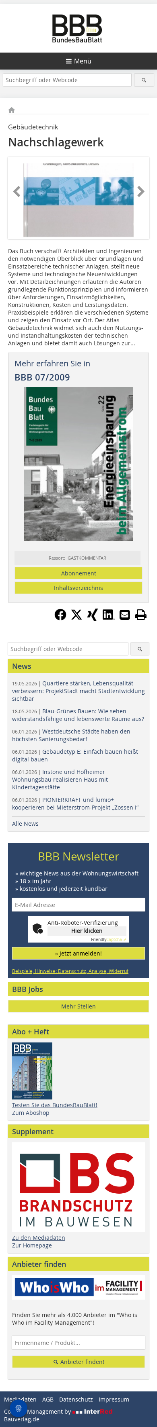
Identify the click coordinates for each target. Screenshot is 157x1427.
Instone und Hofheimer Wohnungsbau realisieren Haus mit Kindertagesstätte (60, 779)
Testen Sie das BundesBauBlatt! (54, 1105)
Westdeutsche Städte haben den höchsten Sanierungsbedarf (71, 735)
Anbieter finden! (81, 1362)
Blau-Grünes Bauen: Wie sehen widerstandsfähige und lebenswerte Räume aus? (78, 715)
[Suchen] (144, 80)
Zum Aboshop (31, 1112)
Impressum (114, 1399)
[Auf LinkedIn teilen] (109, 618)
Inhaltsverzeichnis (78, 588)
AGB (48, 1399)
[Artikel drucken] (141, 615)
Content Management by (38, 1411)
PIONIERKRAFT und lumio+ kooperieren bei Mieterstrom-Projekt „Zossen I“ (75, 803)
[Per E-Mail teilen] (125, 615)
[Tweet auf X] (76, 618)
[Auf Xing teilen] (93, 618)
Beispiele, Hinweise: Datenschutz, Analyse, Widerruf (70, 971)
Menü (82, 61)
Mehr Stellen (78, 1006)
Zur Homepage (32, 1245)
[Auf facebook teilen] (60, 618)
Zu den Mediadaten (38, 1237)
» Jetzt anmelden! (78, 953)
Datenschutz (76, 1399)
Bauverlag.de (21, 1419)
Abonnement (78, 573)
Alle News (25, 823)
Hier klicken (87, 930)
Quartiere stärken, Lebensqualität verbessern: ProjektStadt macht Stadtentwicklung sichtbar (78, 690)
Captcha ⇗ (108, 939)
